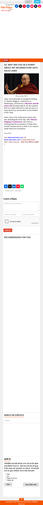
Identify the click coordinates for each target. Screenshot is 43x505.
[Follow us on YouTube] (32, 6)
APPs (37, 2)
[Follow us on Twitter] (20, 6)
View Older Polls (30, 485)
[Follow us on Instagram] (39, 6)
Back (6, 60)
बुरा (8, 476)
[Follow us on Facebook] (16, 6)
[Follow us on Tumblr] (35, 6)
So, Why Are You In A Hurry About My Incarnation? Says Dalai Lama (21, 67)
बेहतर (8, 474)
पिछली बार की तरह (12, 478)
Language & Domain (28, 2)
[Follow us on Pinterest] (24, 6)
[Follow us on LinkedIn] (28, 6)
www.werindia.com (15, 137)
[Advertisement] (21, 35)
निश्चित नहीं (10, 480)
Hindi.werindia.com (12, 140)
